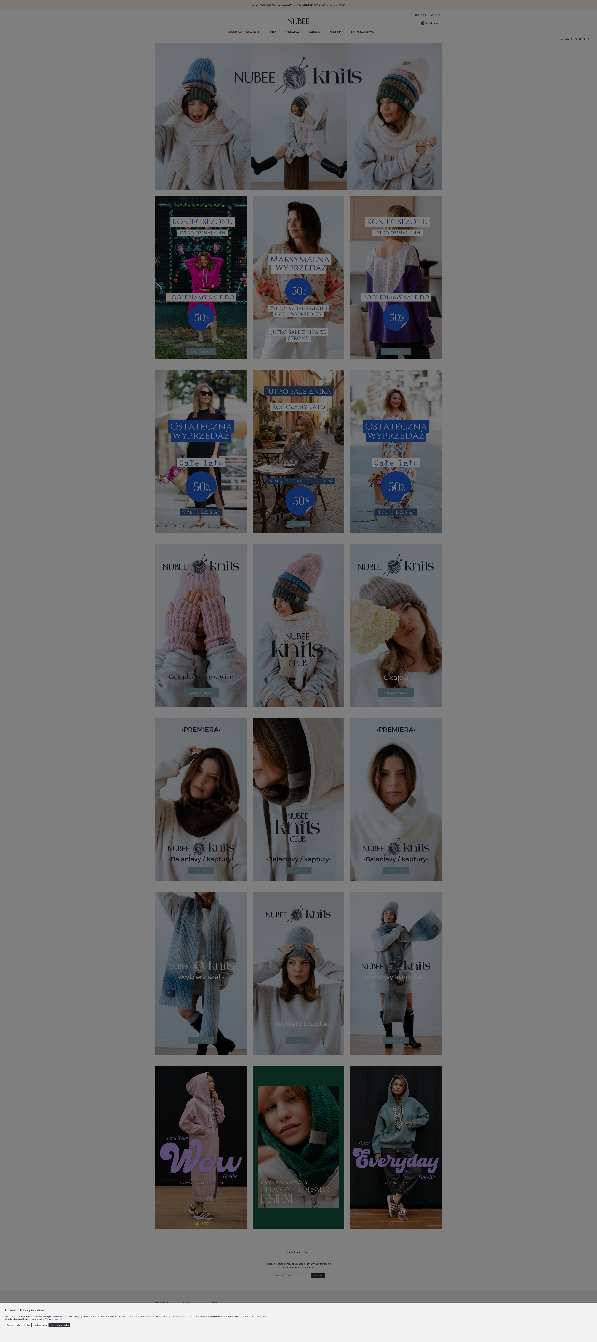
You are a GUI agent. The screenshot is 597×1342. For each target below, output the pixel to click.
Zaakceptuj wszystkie (60, 1325)
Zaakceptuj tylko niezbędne (18, 1325)
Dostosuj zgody (40, 1325)
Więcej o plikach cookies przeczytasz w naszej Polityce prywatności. (33, 1319)
